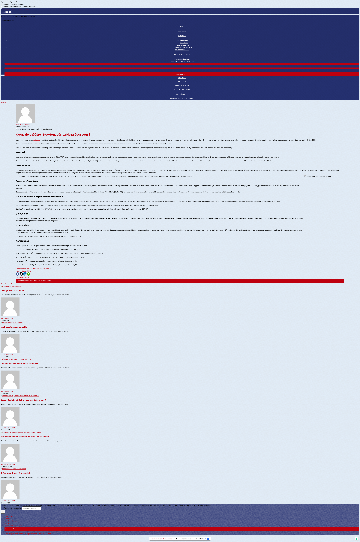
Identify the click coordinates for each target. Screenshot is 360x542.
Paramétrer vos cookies (13, 526)
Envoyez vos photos (183, 48)
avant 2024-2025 (182, 85)
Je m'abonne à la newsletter (11, 508)
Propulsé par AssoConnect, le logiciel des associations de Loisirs (27, 534)
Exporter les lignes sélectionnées (13, 2)
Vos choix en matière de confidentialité (190, 539)
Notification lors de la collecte (161, 539)
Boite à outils (182, 94)
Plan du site (8, 516)
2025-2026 (182, 78)
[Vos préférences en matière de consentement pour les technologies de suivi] (356, 538)
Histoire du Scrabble (23, 271)
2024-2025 (184, 43)
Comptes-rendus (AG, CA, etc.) (183, 62)
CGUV (6, 523)
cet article (37, 140)
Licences (7, 519)
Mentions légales (10, 521)
